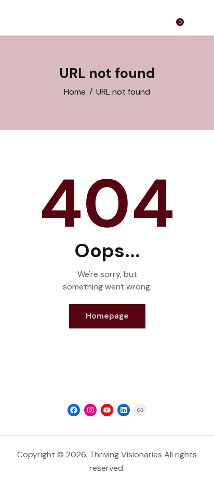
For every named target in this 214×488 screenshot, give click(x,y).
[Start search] (196, 19)
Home (75, 92)
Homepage (107, 316)
